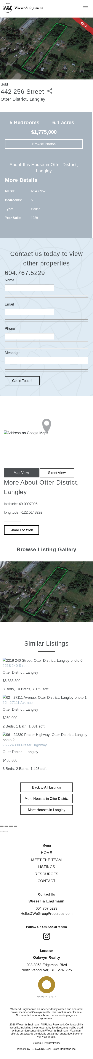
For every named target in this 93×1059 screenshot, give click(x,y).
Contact (46, 881)
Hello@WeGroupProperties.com (46, 914)
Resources (46, 874)
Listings (46, 867)
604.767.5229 (46, 908)
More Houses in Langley (46, 810)
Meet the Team (46, 860)
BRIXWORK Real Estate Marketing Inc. (53, 1049)
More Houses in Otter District (47, 798)
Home (46, 853)
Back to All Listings (46, 787)
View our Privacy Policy (46, 1042)
